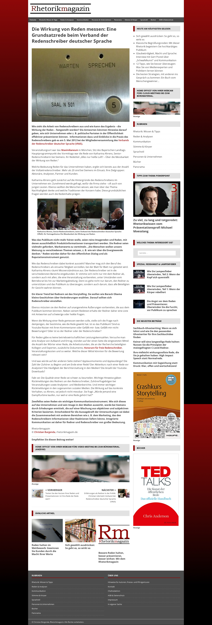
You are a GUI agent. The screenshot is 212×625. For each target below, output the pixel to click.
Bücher (153, 20)
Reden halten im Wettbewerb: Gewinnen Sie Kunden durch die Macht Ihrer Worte (45, 549)
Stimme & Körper (131, 20)
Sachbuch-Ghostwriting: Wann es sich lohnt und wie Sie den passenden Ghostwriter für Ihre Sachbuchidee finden (155, 333)
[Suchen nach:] (157, 253)
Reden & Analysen (67, 20)
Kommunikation (83, 20)
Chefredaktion (114, 591)
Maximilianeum (69, 150)
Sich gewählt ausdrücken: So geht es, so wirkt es (80, 546)
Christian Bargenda (44, 432)
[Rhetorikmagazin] (60, 15)
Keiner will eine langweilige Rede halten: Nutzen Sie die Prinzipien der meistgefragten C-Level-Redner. (156, 344)
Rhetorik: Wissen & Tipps (48, 20)
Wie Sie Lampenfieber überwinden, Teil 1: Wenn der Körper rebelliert (163, 289)
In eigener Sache (115, 604)
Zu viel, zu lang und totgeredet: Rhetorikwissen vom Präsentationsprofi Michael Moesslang (155, 225)
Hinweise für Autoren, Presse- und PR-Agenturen (128, 582)
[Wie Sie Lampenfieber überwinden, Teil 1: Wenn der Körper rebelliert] (139, 289)
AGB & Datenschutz (166, 20)
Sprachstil (144, 20)
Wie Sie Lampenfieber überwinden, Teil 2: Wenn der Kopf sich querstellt (163, 274)
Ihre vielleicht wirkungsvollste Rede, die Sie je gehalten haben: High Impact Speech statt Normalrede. (156, 355)
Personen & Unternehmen (101, 20)
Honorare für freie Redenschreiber (103, 347)
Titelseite (33, 20)
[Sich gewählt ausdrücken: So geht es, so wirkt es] (80, 530)
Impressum (113, 599)
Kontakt (111, 586)
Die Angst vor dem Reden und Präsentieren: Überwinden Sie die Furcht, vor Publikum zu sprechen (162, 306)
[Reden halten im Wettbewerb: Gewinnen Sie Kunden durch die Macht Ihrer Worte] (47, 530)
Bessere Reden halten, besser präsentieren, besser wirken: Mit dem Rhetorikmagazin (112, 557)
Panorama (118, 20)
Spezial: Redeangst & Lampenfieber (156, 264)
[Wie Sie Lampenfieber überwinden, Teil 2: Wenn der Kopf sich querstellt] (139, 274)
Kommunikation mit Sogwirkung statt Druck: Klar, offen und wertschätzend (155, 364)
